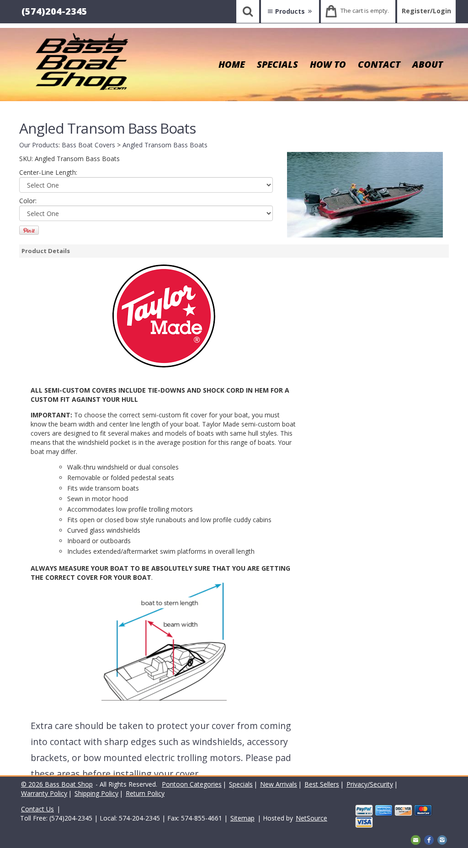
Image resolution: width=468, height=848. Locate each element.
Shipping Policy (96, 793)
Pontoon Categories (192, 784)
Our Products (38, 144)
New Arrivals (278, 784)
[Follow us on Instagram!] (442, 839)
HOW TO (328, 64)
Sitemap (242, 818)
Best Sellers (321, 784)
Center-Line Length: (48, 172)
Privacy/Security (369, 784)
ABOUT (427, 64)
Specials (241, 784)
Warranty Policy (44, 793)
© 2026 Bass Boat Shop (57, 784)
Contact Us (37, 809)
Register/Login (426, 10)
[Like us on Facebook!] (429, 839)
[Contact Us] (415, 839)
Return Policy (145, 793)
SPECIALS (277, 64)
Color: (28, 200)
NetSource (311, 818)
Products (290, 11)
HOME (231, 64)
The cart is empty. (364, 10)
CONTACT (379, 64)
